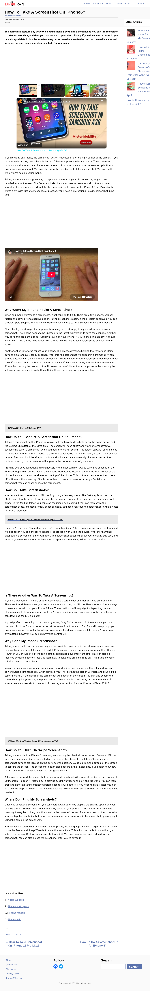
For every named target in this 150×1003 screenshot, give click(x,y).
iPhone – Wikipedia (18, 906)
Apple (8, 934)
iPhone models (16, 912)
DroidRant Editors (14, 15)
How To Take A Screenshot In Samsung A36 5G (47, 101)
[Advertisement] (61, 704)
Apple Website (16, 899)
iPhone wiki (14, 919)
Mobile (7, 22)
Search (134, 966)
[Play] (18, 95)
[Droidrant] (26, 3)
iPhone (18, 934)
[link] (20, 101)
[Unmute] (20, 95)
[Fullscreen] (39, 95)
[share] (102, 100)
